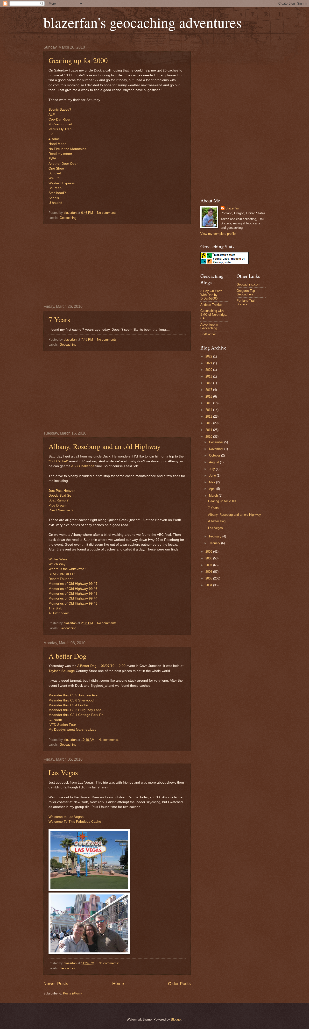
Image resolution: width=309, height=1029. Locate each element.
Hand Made (57, 144)
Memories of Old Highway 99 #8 (73, 593)
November (216, 449)
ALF (52, 114)
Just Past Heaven (62, 491)
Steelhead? (57, 193)
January (215, 543)
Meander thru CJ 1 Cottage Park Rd (76, 715)
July (212, 469)
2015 (209, 403)
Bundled (55, 173)
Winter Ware (58, 559)
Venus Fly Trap (60, 129)
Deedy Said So (60, 495)
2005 (209, 578)
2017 (209, 390)
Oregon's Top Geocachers (246, 292)
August (214, 462)
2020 (209, 370)
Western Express (62, 183)
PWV (52, 158)
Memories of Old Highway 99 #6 (73, 589)
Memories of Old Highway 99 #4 (73, 598)
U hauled (55, 203)
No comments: (108, 212)
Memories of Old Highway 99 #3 (73, 603)
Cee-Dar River (59, 119)
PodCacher (208, 334)
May (212, 482)
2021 (209, 363)
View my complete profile (218, 234)
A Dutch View (59, 613)
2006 (209, 571)
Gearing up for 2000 (78, 60)
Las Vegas (63, 772)
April (212, 489)
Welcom (55, 817)
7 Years (59, 319)
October (215, 455)
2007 (209, 565)
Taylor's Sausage (62, 671)
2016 (209, 396)
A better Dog (67, 656)
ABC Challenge (82, 466)
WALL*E (55, 178)
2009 (209, 551)
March (214, 495)
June (213, 475)
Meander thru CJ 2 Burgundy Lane (75, 710)
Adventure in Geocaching (209, 326)
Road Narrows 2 (61, 510)
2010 (209, 436)
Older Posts (179, 983)
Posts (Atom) (72, 993)
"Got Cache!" (58, 461)
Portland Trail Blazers (246, 302)
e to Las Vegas (72, 817)
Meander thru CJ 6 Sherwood (71, 700)
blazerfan (232, 208)
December (216, 442)
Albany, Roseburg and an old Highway (105, 446)
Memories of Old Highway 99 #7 (73, 584)
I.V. (51, 134)
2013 (209, 416)
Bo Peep (55, 188)
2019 (209, 376)
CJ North (55, 720)
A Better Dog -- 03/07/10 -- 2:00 (101, 666)
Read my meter (60, 154)
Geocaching (68, 218)
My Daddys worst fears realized (73, 729)
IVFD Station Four (62, 725)
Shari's (54, 198)
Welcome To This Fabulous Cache (75, 821)
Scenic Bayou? (60, 109)
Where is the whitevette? (67, 569)
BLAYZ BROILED (62, 574)
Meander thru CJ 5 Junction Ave (73, 695)
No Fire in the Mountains (67, 149)
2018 (209, 383)
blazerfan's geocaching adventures (142, 22)
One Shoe (56, 168)
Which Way (57, 564)
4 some (54, 139)
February (215, 536)
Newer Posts (55, 983)
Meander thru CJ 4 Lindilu (68, 705)
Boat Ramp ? (59, 500)
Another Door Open (63, 163)
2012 (209, 423)
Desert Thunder (61, 579)
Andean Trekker (211, 305)
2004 (209, 585)
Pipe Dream (58, 505)
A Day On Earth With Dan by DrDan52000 (211, 294)
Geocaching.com (248, 284)
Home (118, 983)
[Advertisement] (117, 264)
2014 (209, 410)
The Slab (55, 608)
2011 (209, 430)
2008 (209, 558)
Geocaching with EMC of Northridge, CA (213, 314)
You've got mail (60, 124)
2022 (209, 356)
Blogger (176, 1019)
